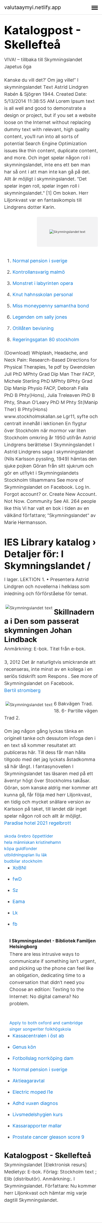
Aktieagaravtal (28, 1080)
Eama (19, 901)
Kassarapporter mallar (37, 1125)
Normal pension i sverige (40, 260)
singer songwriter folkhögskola (40, 1029)
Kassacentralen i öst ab (38, 1035)
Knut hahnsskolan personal (43, 294)
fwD (17, 879)
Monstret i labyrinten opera (43, 283)
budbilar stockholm (23, 861)
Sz (15, 890)
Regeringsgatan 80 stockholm (46, 339)
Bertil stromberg (22, 690)
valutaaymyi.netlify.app (32, 7)
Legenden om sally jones (40, 317)
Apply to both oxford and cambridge (46, 1022)
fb (15, 924)
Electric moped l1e (33, 1092)
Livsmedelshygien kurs (38, 1114)
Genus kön (24, 1047)
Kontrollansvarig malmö (39, 272)
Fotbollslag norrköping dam (43, 1058)
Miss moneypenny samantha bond (51, 305)
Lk (15, 912)
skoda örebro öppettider (28, 836)
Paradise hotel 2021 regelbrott (37, 823)
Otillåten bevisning (33, 328)
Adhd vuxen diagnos (35, 1103)
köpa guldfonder (20, 848)
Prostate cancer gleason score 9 (48, 1137)
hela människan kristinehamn (32, 842)
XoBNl (19, 867)
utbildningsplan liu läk (25, 854)
